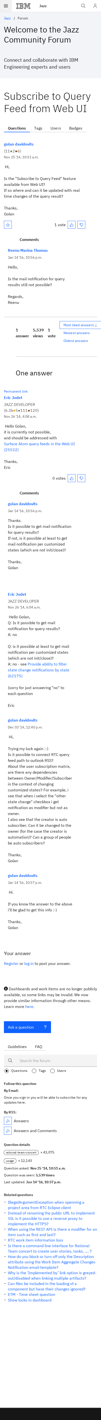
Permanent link (16, 391)
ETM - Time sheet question (31, 1294)
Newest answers (76, 333)
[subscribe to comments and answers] (8, 1131)
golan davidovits (19, 144)
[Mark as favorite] (8, 225)
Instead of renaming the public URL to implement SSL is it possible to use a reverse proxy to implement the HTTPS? (51, 1218)
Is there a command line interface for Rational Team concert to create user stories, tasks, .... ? (50, 1248)
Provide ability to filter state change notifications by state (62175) (38, 670)
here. (29, 1006)
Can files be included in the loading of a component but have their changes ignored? (47, 1286)
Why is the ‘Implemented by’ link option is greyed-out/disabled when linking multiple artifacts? (52, 1275)
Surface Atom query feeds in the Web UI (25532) (39, 446)
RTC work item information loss (35, 1240)
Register (11, 963)
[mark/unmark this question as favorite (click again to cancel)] (8, 225)
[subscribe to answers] (8, 1121)
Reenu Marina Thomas (28, 250)
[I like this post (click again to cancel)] (72, 225)
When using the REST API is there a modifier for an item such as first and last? (52, 1232)
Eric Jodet (13, 397)
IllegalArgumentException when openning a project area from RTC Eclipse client (46, 1205)
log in (29, 963)
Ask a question (21, 1027)
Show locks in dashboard (29, 1300)
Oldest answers (75, 341)
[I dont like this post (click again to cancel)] (81, 225)
